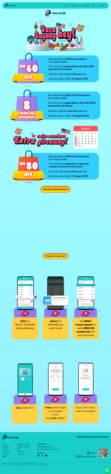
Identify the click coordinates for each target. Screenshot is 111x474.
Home (66, 5)
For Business (74, 5)
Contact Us (101, 5)
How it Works (85, 5)
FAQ (93, 5)
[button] (12, 310)
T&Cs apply (27, 86)
